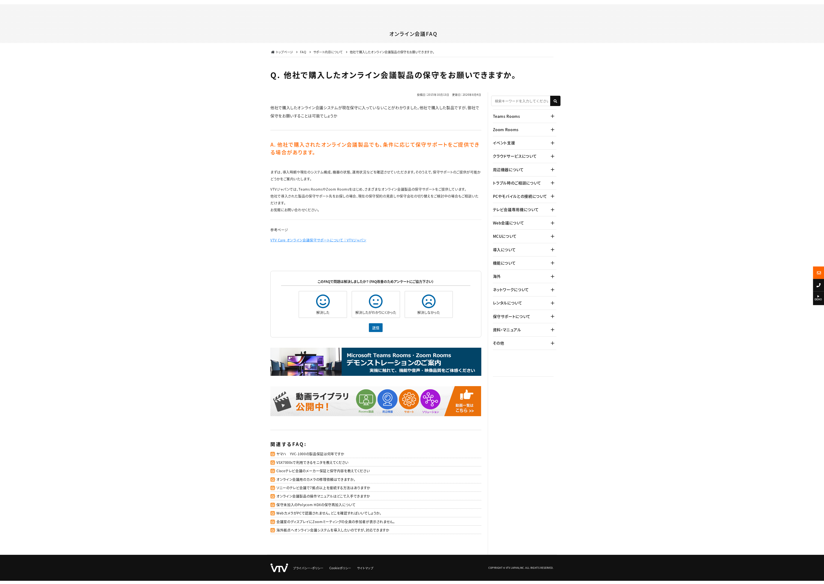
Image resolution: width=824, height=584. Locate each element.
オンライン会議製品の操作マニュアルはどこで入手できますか (323, 496)
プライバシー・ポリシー (308, 568)
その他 (498, 343)
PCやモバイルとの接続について (520, 196)
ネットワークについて (511, 289)
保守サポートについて (511, 316)
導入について (504, 249)
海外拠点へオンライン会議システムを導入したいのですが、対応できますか (332, 529)
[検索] (555, 101)
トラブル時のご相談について (517, 183)
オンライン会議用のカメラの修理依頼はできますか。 (315, 479)
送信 (375, 327)
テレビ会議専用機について (516, 209)
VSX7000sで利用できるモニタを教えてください (312, 462)
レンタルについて (507, 303)
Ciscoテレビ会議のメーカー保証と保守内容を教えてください (323, 470)
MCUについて (505, 236)
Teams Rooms (506, 116)
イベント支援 (504, 143)
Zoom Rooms (506, 129)
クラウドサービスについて (515, 156)
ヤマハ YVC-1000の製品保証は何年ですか (310, 453)
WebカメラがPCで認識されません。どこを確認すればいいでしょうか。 (329, 513)
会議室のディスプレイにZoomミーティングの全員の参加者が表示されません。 (335, 521)
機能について (504, 263)
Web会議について (508, 223)
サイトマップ (365, 568)
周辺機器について (508, 169)
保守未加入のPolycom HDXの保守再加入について (316, 504)
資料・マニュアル (507, 329)
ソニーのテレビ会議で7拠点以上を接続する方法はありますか (323, 487)
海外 (497, 276)
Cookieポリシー (340, 568)
